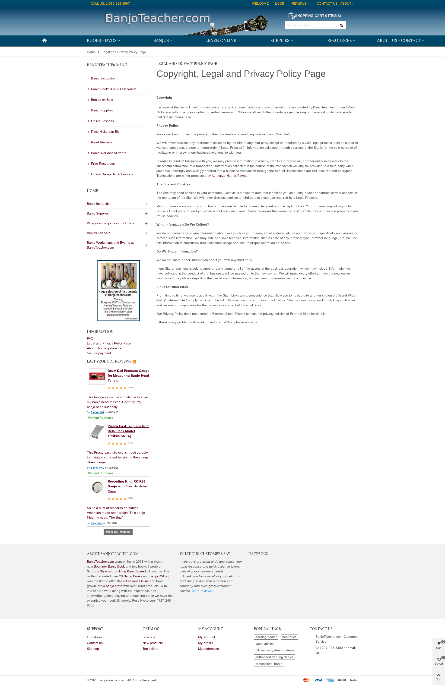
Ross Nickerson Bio (105, 131)
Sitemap (93, 648)
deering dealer (266, 637)
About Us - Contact (399, 41)
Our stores (94, 637)
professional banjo (268, 664)
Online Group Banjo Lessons (112, 174)
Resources (339, 41)
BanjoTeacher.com (100, 561)
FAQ (90, 338)
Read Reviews (101, 142)
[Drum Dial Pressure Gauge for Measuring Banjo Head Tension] (97, 376)
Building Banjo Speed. (130, 571)
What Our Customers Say (205, 554)
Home (92, 191)
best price (289, 637)
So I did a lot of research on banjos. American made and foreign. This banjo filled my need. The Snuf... (116, 512)
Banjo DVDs (158, 576)
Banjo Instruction (103, 78)
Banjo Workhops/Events (108, 153)
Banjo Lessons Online (133, 581)
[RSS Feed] (134, 361)
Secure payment (99, 353)
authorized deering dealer (274, 657)
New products (153, 643)
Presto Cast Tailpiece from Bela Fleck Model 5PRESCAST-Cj (128, 431)
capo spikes (264, 643)
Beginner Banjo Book (109, 566)
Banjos (161, 41)
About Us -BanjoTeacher (105, 348)
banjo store (114, 586)
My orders (205, 643)
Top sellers (150, 648)
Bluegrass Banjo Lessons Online (110, 223)
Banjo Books (133, 576)
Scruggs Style (97, 571)
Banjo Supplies (102, 110)
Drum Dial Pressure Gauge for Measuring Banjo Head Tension (128, 375)
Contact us (95, 643)
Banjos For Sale (98, 233)
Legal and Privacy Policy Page (109, 343)
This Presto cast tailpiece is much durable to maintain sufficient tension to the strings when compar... (118, 457)
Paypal (242, 175)
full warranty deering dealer (275, 650)
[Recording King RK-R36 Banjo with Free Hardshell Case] (97, 487)
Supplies (279, 41)
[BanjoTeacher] (185, 21)
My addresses (208, 648)
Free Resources (103, 163)
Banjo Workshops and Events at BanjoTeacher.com (110, 245)
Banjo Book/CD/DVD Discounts (113, 89)
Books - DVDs (102, 41)
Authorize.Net (222, 175)
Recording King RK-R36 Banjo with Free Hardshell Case (128, 486)
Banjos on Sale (102, 99)
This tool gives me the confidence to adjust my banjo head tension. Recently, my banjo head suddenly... (118, 402)
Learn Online (220, 41)
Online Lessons (102, 121)
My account (206, 637)
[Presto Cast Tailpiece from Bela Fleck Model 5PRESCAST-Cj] (97, 431)
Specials (149, 637)
